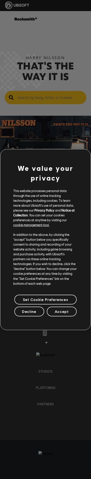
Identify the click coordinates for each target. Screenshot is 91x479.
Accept (62, 311)
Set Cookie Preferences (45, 299)
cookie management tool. (31, 225)
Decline (29, 311)
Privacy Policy (44, 210)
